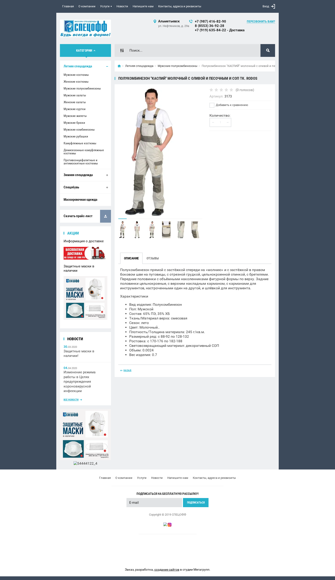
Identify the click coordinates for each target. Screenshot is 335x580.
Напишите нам (143, 6)
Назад (127, 370)
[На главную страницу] (85, 28)
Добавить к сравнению (231, 105)
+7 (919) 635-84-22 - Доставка (220, 30)
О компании (86, 6)
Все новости (71, 399)
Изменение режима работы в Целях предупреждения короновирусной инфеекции (79, 381)
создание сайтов (166, 569)
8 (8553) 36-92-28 (209, 26)
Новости (122, 6)
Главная (68, 6)
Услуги (105, 6)
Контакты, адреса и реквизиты (179, 6)
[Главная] (119, 66)
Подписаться (196, 502)
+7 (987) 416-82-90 (210, 21)
